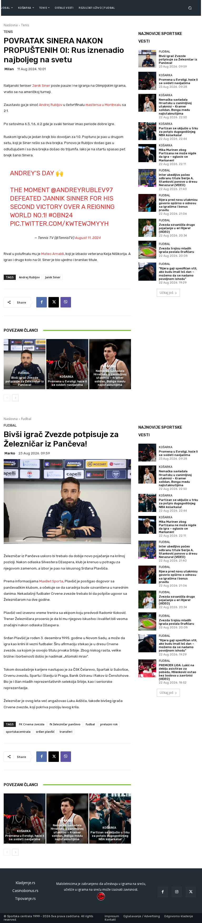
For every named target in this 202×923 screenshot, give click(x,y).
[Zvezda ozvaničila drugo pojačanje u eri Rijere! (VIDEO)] (147, 228)
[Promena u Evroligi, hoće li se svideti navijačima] (67, 364)
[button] (191, 8)
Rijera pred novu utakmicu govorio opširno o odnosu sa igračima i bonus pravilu (178, 205)
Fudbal (24, 373)
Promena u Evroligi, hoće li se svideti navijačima (67, 383)
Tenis (25, 25)
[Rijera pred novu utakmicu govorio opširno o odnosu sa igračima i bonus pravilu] (147, 203)
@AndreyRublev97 (82, 190)
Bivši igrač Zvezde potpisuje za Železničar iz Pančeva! (25, 381)
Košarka (66, 376)
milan (9, 69)
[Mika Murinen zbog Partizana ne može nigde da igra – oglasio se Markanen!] (147, 153)
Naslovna (11, 25)
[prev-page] (7, 397)
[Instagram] (176, 892)
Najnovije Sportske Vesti (160, 37)
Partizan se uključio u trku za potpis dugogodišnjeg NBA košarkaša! (178, 132)
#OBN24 (60, 215)
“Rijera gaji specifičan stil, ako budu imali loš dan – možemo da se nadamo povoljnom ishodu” (178, 274)
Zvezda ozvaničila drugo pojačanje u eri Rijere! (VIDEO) (177, 228)
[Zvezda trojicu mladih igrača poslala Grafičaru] (147, 250)
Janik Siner (41, 86)
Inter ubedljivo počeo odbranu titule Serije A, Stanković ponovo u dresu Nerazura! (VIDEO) (178, 180)
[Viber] (65, 302)
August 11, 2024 (87, 238)
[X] (53, 302)
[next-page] (15, 397)
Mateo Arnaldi (52, 254)
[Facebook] (41, 302)
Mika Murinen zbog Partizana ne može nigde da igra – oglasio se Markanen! (177, 155)
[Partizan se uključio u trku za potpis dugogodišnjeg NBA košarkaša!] (147, 131)
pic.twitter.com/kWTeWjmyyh (59, 223)
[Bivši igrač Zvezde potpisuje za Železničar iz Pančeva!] (25, 364)
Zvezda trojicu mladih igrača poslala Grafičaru (176, 250)
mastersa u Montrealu (103, 105)
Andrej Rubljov (50, 105)
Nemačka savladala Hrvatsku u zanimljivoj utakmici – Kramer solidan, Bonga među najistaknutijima (110, 378)
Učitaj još (166, 292)
